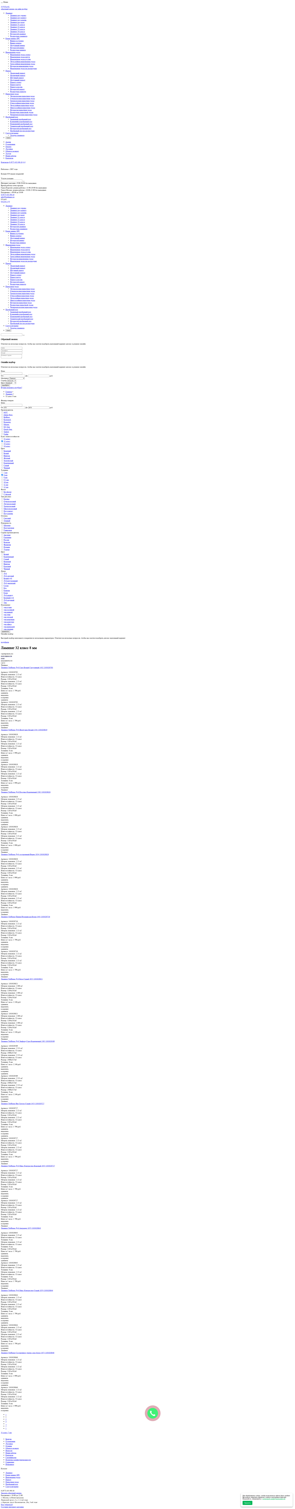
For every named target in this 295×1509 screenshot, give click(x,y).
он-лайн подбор (21, 9)
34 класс (7, 446)
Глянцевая (8, 530)
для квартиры (9, 619)
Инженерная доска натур (20, 57)
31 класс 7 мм (6, 1432)
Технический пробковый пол (21, 126)
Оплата (8, 146)
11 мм (6, 485)
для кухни (8, 607)
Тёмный (7, 521)
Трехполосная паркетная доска (22, 101)
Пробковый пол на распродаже (22, 131)
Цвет (3, 383)
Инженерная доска (13, 52)
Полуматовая (9, 528)
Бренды (9, 1439)
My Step (7, 427)
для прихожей (9, 627)
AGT (6, 412)
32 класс (7, 441)
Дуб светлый (9, 576)
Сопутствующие (12, 133)
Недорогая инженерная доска (21, 66)
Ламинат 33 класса (17, 29)
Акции (8, 142)
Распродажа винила (18, 50)
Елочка (6, 499)
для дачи (7, 614)
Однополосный (10, 501)
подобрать (5, 385)
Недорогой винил (17, 48)
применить (5, 631)
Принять (247, 1503)
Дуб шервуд (8, 595)
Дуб (5, 573)
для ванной (8, 612)
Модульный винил (17, 45)
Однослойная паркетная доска (22, 103)
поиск (8, 138)
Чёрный (7, 468)
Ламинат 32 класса (17, 27)
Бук (5, 588)
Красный (7, 566)
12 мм (6, 487)
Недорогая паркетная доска (21, 110)
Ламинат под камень (18, 20)
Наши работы (11, 156)
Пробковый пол (12, 117)
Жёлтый (7, 458)
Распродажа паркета (18, 91)
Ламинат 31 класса (17, 25)
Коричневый (9, 463)
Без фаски (7, 492)
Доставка (9, 149)
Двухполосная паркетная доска (22, 96)
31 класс (7, 439)
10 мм (6, 482)
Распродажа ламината (18, 36)
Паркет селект (15, 82)
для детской (8, 617)
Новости (9, 1450)
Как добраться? (7, 1504)
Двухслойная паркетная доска (22, 105)
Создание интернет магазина (12, 1507)
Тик (5, 602)
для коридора (9, 622)
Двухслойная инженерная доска (22, 61)
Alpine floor (8, 415)
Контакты (9, 158)
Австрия (7, 535)
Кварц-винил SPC (13, 38)
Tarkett (6, 432)
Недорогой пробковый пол (20, 128)
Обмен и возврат (12, 151)
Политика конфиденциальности (18, 1460)
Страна (4, 380)
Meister (7, 424)
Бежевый (7, 451)
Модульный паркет (17, 80)
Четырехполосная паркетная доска (23, 115)
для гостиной (9, 610)
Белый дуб (8, 578)
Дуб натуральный (11, 581)
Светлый (7, 518)
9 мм (5, 477)
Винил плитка (15, 43)
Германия (7, 537)
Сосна (6, 586)
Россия (6, 540)
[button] (147, 693)
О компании (10, 144)
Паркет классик (16, 87)
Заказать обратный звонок (11, 1493)
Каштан (7, 590)
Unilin (6, 434)
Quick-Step (8, 429)
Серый (6, 465)
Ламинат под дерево (18, 15)
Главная (9, 392)
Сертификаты (11, 1457)
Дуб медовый (9, 600)
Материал (5, 378)
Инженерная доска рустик (20, 59)
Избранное (10, 1464)
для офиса (8, 624)
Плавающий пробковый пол (21, 124)
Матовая (7, 525)
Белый (6, 453)
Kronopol (7, 420)
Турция (6, 549)
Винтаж (7, 456)
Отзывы (9, 1446)
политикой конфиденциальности (274, 1499)
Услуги (8, 153)
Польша (7, 547)
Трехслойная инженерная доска (22, 64)
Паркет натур (15, 85)
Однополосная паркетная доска (22, 98)
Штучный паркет (17, 78)
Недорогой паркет (17, 89)
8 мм (5, 475)
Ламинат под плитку (18, 18)
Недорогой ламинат (18, 34)
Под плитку (8, 511)
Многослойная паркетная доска (22, 108)
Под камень (8, 513)
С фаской (7, 494)
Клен (6, 593)
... (6, 1424)
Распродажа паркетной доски (21, 112)
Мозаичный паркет (17, 75)
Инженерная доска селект (20, 55)
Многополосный (10, 509)
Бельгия (7, 542)
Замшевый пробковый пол (20, 119)
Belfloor (7, 417)
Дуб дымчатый (9, 583)
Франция (7, 545)
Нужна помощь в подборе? (11, 387)
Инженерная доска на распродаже (23, 68)
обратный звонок (8, 9)
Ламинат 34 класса (17, 31)
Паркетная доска (12, 94)
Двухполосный (10, 504)
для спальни (8, 629)
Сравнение (10, 1462)
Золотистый (8, 460)
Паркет (8, 71)
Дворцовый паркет (17, 73)
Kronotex (7, 422)
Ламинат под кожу (17, 22)
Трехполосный (9, 506)
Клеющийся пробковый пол (21, 121)
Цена (3, 371)
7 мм (5, 472)
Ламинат (9, 13)
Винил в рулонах (17, 41)
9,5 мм (6, 480)
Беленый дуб (9, 598)
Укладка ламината (17, 135)
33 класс (7, 444)
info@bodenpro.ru (7, 197)
